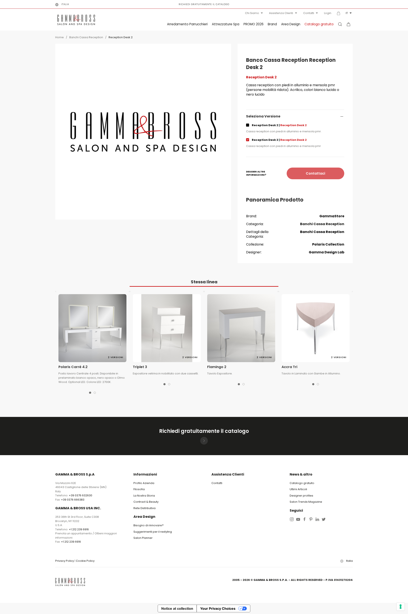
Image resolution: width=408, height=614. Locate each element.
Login (327, 13)
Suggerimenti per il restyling (152, 532)
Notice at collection (177, 608)
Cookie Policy (85, 561)
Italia (65, 4)
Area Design (290, 24)
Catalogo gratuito (319, 24)
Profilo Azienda (143, 483)
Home (59, 37)
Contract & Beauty (146, 502)
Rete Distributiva (144, 508)
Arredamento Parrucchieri (187, 24)
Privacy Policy (64, 561)
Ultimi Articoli (298, 489)
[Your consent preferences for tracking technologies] (401, 607)
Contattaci (315, 173)
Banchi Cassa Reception (86, 37)
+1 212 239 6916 (79, 529)
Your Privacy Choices (217, 608)
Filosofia (139, 489)
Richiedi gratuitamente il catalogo (204, 4)
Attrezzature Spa (225, 24)
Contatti (308, 13)
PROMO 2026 (254, 24)
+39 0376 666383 (72, 500)
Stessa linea (204, 282)
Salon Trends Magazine (306, 502)
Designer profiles (301, 496)
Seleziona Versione (263, 116)
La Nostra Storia (144, 496)
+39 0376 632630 (80, 495)
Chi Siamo (252, 13)
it (347, 13)
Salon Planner (143, 538)
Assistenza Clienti (281, 13)
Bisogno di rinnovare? (148, 525)
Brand (272, 24)
